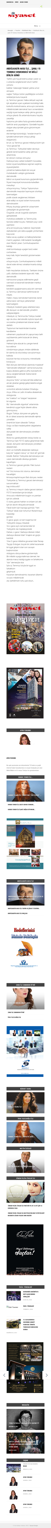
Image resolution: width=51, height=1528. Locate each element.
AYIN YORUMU (11, 758)
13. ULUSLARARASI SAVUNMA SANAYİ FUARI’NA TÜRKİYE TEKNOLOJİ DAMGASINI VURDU (30, 1325)
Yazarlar (17, 30)
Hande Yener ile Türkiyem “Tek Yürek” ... (24, 795)
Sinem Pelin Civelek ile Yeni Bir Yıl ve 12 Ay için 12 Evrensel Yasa (25, 1207)
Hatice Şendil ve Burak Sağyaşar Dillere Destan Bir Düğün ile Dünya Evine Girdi (23, 1444)
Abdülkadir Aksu (26, 30)
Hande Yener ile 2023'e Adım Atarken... (21, 804)
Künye (16, 2)
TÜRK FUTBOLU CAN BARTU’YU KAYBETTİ (24, 1423)
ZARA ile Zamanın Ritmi (16, 1012)
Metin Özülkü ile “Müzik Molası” (22, 1166)
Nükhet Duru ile (15, 1107)
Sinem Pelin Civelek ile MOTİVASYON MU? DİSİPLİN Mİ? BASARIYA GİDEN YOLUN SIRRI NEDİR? (26, 1214)
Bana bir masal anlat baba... (20, 1003)
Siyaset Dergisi (34, 1525)
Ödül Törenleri (28, 1306)
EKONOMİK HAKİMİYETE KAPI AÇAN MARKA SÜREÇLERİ (30, 1294)
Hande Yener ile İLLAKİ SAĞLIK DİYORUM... (21, 809)
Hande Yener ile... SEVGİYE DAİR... (21, 1136)
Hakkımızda (10, 2)
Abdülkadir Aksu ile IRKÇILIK (17, 913)
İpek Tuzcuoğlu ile (14, 1017)
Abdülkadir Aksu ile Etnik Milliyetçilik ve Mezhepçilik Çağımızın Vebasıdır (25, 897)
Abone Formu (24, 2)
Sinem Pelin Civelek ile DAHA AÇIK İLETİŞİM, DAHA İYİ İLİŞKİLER (25, 1194)
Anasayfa (10, 30)
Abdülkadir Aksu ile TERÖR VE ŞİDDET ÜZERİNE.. (24, 908)
